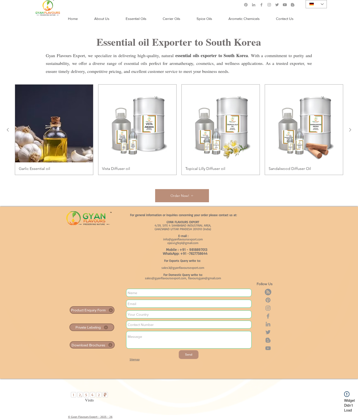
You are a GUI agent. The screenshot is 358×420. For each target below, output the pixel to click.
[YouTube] (268, 348)
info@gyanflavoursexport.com (183, 239)
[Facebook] (261, 4)
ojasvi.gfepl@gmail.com (182, 243)
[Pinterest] (246, 4)
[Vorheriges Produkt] (8, 130)
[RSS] (268, 292)
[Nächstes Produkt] (350, 130)
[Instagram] (269, 4)
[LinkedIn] (253, 4)
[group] (179, 129)
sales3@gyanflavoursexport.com (182, 268)
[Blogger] (268, 340)
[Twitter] (277, 4)
